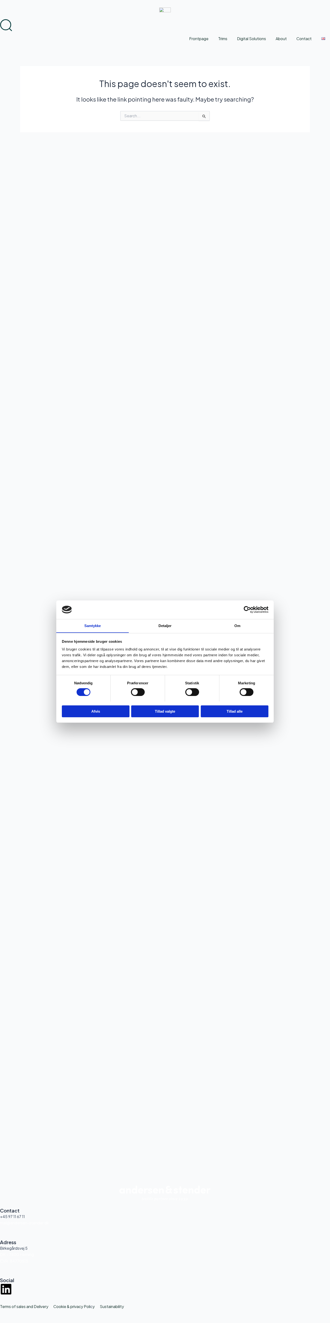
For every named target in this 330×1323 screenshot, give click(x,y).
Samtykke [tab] (92, 625)
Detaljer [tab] (165, 625)
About (281, 38)
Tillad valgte (165, 711)
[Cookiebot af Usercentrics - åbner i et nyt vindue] (247, 609)
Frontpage (198, 38)
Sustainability (112, 1306)
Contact (304, 38)
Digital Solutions (251, 38)
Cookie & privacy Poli (71, 1306)
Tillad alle (235, 711)
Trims (222, 38)
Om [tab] (237, 625)
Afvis (95, 711)
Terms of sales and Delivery (24, 1306)
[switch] (138, 692)
